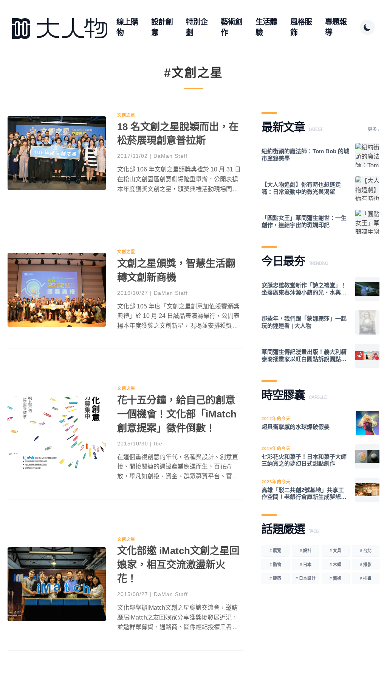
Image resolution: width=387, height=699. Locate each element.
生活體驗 (266, 27)
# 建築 (275, 578)
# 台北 (366, 550)
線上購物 (127, 27)
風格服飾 (301, 27)
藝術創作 (231, 27)
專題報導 (336, 27)
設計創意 (162, 27)
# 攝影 (366, 564)
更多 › (373, 129)
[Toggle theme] (367, 27)
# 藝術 (335, 578)
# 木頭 (335, 564)
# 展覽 (275, 550)
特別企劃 (196, 27)
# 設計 (305, 550)
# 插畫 (366, 578)
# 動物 (275, 564)
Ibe (158, 444)
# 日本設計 (306, 578)
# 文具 (335, 550)
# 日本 (305, 564)
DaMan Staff (170, 156)
